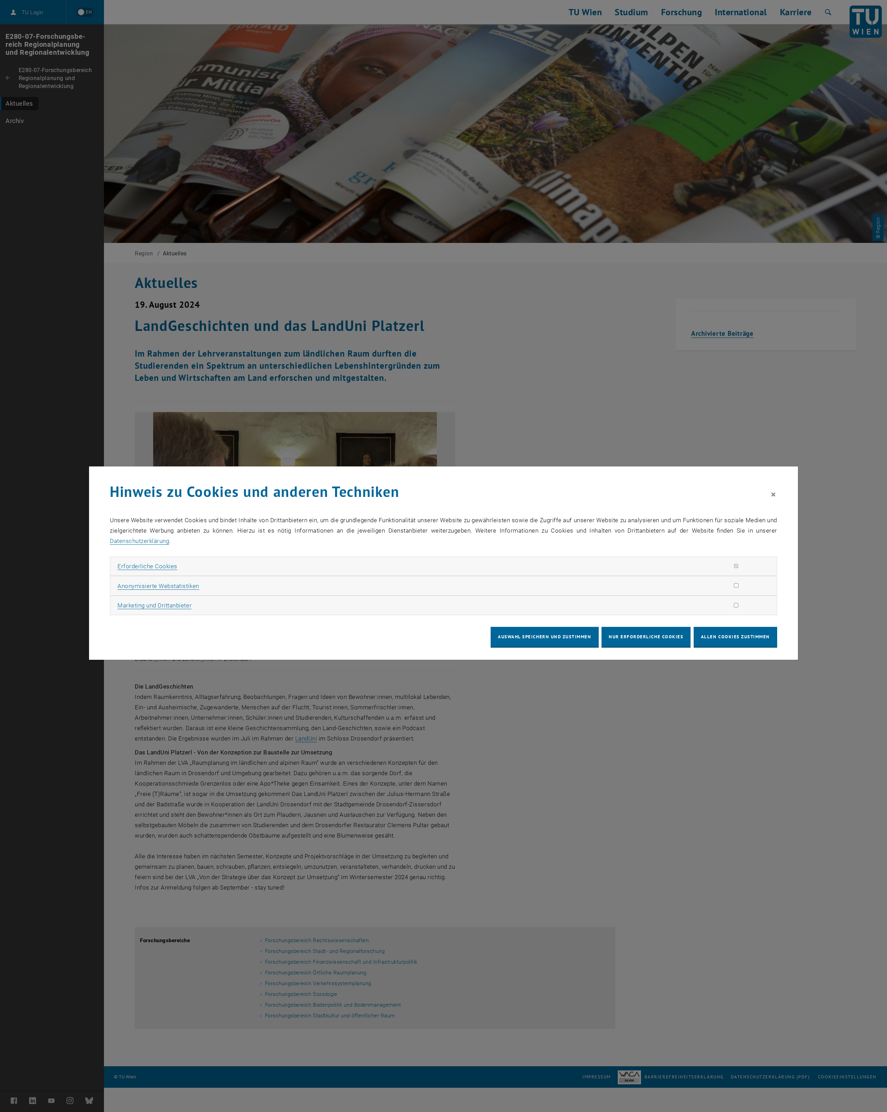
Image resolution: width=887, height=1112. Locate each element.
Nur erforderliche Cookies (646, 637)
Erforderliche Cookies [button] (147, 566)
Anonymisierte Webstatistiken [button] (158, 586)
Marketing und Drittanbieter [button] (154, 605)
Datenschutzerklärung (139, 540)
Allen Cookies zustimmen (735, 637)
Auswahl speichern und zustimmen (544, 637)
